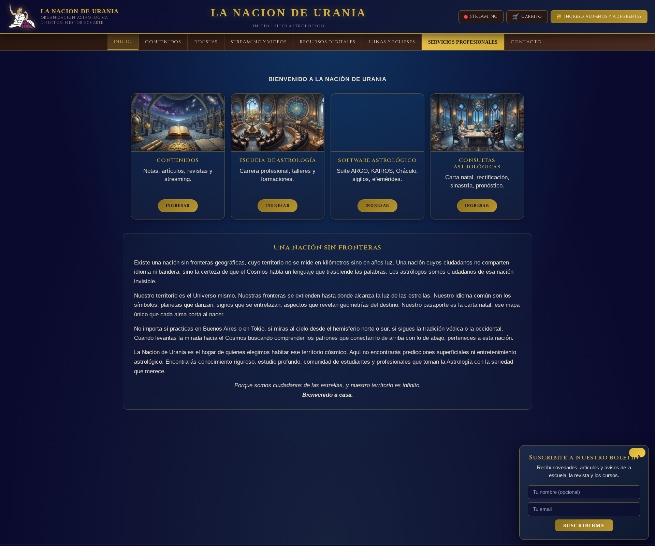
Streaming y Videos (259, 42)
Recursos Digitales (327, 42)
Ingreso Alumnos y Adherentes (599, 16)
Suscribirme (584, 525)
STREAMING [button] (484, 16)
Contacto (526, 42)
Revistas (206, 42)
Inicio (123, 42)
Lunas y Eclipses (391, 42)
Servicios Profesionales (463, 42)
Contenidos (163, 42)
